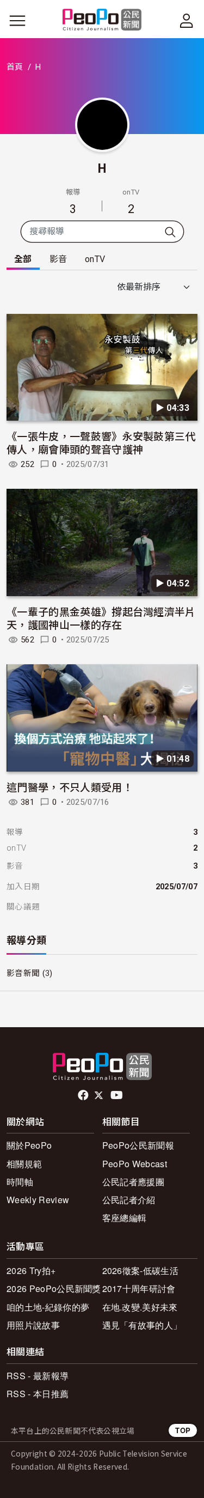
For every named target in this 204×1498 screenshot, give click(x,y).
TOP (182, 1430)
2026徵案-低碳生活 (140, 1270)
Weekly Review (38, 1199)
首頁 (15, 67)
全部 (23, 259)
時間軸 (20, 1181)
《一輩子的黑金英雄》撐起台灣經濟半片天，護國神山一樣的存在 (101, 618)
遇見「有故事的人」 (142, 1325)
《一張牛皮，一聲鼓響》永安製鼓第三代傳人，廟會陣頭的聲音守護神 (101, 442)
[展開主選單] (17, 21)
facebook (84, 1095)
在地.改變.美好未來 (140, 1307)
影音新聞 (23, 973)
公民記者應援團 (133, 1181)
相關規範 (24, 1163)
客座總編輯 (124, 1217)
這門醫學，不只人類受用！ (70, 786)
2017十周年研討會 (139, 1288)
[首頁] (102, 20)
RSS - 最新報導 (38, 1375)
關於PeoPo (29, 1145)
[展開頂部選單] (186, 21)
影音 (58, 259)
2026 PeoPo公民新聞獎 (54, 1288)
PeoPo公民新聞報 (138, 1145)
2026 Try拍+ (31, 1270)
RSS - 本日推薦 (38, 1393)
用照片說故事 (33, 1325)
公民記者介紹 (129, 1199)
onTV (95, 259)
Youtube (117, 1095)
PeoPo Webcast (134, 1163)
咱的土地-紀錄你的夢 (48, 1307)
